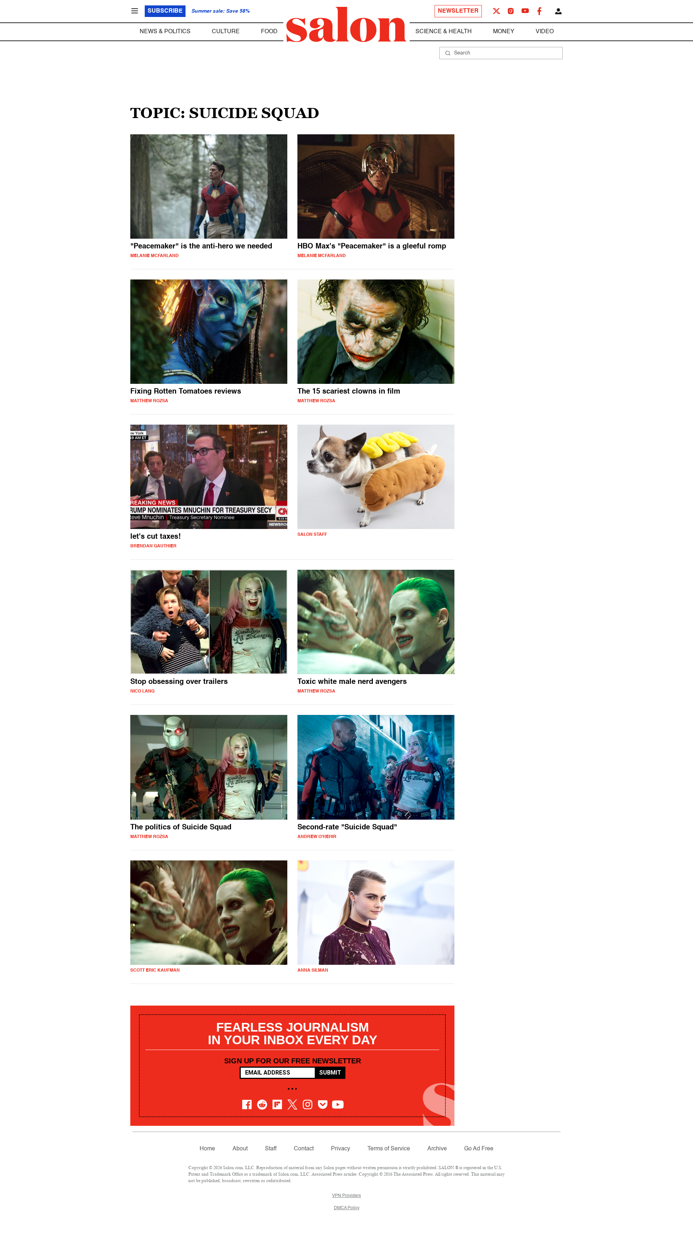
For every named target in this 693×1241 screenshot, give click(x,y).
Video (545, 32)
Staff (270, 1149)
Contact (304, 1149)
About (240, 1149)
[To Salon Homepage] (346, 24)
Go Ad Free (478, 1149)
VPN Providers (346, 1196)
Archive (437, 1149)
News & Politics (165, 32)
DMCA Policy (346, 1208)
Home (207, 1149)
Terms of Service (388, 1149)
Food (269, 32)
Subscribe (165, 11)
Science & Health (443, 32)
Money (503, 32)
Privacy (340, 1149)
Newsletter (458, 11)
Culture (226, 32)
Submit (330, 1072)
